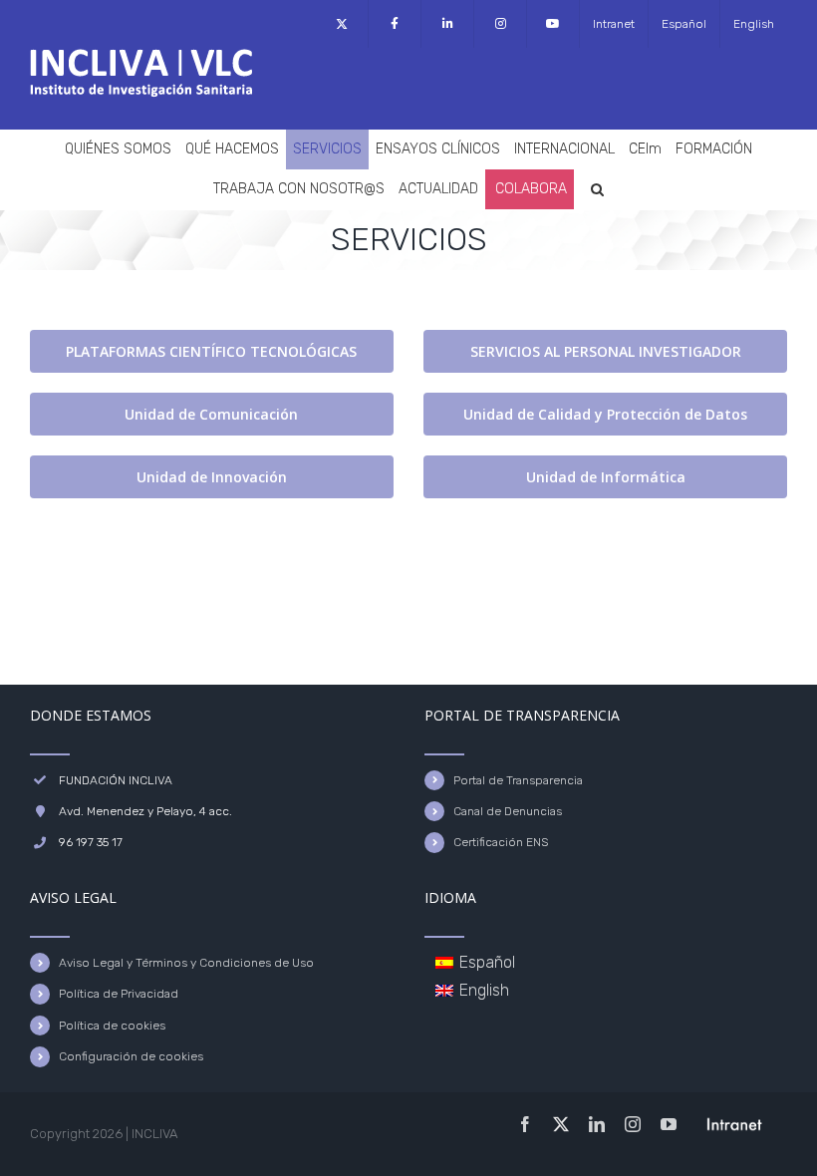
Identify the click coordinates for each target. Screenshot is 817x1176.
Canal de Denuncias (507, 811)
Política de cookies (112, 1025)
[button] (597, 189)
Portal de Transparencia (518, 780)
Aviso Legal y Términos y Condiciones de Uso (186, 963)
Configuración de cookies (131, 1056)
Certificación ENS (500, 842)
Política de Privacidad (118, 994)
